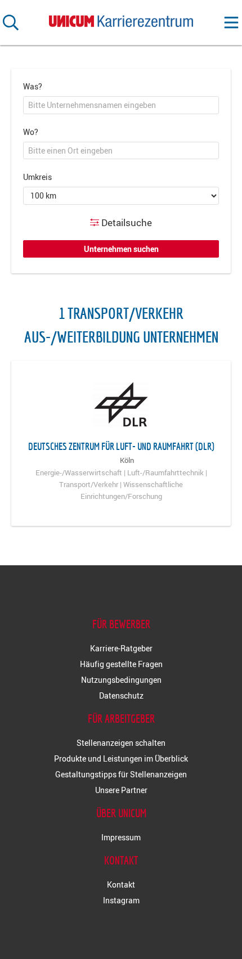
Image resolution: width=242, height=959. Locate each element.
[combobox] (121, 105)
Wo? (30, 132)
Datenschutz (121, 695)
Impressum (121, 837)
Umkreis (37, 177)
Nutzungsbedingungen (121, 679)
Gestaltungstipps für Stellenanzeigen (121, 774)
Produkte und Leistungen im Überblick (121, 758)
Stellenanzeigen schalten (121, 742)
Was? (32, 86)
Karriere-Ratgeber (121, 648)
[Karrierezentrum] (121, 18)
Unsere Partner (121, 790)
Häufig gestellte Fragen (121, 664)
